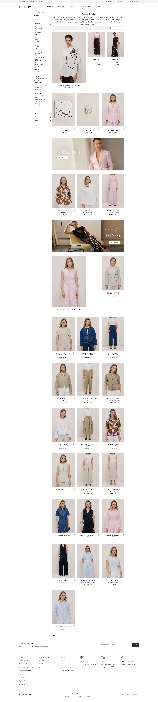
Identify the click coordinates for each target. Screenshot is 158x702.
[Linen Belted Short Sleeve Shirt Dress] (88, 561)
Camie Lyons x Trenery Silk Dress (116, 61)
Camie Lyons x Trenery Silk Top (69, 85)
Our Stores (42, 660)
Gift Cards (42, 664)
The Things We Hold (39, 103)
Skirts (35, 43)
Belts (35, 67)
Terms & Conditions (25, 670)
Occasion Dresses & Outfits (42, 85)
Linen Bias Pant (63, 580)
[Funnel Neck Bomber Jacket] (63, 379)
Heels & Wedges (38, 52)
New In (50, 7)
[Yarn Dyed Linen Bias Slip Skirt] (113, 470)
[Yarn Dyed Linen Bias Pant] (88, 470)
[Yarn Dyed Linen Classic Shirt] (113, 516)
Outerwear (37, 37)
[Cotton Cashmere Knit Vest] (88, 516)
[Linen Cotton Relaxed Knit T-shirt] (63, 334)
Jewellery (36, 69)
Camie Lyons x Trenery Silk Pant (97, 61)
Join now (130, 7)
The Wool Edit (38, 82)
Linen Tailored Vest (63, 489)
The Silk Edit (37, 89)
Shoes (36, 48)
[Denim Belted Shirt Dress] (63, 516)
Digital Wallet (23, 681)
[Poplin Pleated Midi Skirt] (88, 425)
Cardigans (37, 41)
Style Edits (38, 76)
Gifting (91, 7)
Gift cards (120, 1)
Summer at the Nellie (40, 99)
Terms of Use (68, 696)
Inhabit (36, 97)
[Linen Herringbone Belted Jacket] (113, 110)
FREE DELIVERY (107, 662)
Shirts (35, 34)
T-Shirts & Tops (38, 32)
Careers (62, 664)
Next (63, 636)
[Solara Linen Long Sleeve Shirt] (63, 191)
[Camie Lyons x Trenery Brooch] (88, 110)
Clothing (37, 23)
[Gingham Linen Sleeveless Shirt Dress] (69, 281)
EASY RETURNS (127, 662)
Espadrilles (37, 53)
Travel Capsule (38, 80)
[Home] (34, 11)
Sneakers (36, 59)
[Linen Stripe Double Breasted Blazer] (113, 273)
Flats (35, 55)
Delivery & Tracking (25, 664)
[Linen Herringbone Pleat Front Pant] (113, 191)
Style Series (37, 101)
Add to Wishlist (85, 85)
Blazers (36, 39)
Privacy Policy (78, 696)
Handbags (37, 66)
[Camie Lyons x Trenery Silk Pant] (96, 44)
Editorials (37, 93)
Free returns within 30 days (29, 1)
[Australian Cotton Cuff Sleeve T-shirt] (113, 561)
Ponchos (36, 71)
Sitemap (87, 696)
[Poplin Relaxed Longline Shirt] (88, 191)
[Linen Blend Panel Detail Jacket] (63, 425)
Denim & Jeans (38, 28)
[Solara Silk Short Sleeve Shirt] (113, 425)
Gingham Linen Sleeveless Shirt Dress (69, 309)
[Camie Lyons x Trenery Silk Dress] (115, 44)
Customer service (133, 1)
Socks (35, 73)
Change (135, 694)
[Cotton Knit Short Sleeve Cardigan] (113, 379)
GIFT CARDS (85, 662)
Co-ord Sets (37, 47)
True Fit (21, 677)
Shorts (36, 45)
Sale (98, 7)
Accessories (38, 60)
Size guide (22, 674)
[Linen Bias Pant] (63, 561)
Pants (35, 30)
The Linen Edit (38, 87)
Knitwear (36, 27)
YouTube (30, 695)
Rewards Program (65, 667)
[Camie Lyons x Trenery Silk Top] (69, 57)
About (62, 660)
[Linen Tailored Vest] (63, 470)
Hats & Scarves (38, 64)
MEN (65, 7)
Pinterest (24, 695)
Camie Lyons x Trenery (40, 78)
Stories (83, 7)
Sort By (107, 28)
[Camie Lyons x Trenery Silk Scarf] (63, 110)
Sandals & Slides (39, 57)
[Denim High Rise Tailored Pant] (113, 334)
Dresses (36, 36)
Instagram (27, 695)
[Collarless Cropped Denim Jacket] (88, 334)
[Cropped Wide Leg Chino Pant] (88, 379)
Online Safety (23, 684)
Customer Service (24, 660)
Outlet (41, 667)
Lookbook (73, 7)
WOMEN (58, 7)
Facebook (20, 695)
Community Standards (67, 670)
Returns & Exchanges (26, 667)
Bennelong (37, 105)
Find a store (108, 1)
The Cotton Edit (38, 84)
